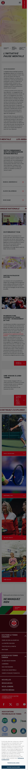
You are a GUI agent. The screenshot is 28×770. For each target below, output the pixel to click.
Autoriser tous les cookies (13, 767)
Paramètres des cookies (13, 762)
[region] (13, 753)
